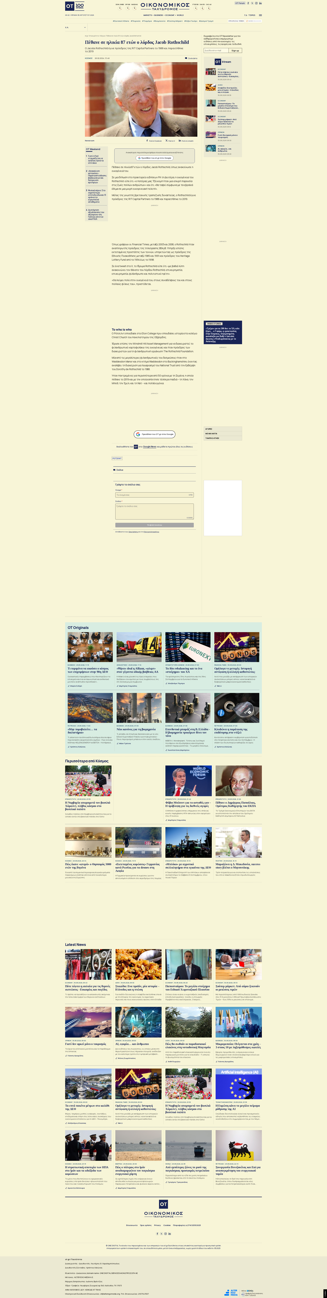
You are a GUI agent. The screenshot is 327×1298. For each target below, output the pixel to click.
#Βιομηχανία (159, 21)
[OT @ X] (252, 3)
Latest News (75, 944)
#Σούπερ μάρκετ (175, 21)
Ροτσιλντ (117, 458)
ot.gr (86, 36)
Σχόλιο (118, 501)
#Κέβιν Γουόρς (190, 21)
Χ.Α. (67, 27)
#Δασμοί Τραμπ (206, 21)
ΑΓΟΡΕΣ (208, 429)
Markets (147, 15)
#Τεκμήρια (147, 21)
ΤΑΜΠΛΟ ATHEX (212, 438)
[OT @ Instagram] (256, 3)
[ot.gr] (165, 9)
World (180, 15)
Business (158, 15)
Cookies (167, 1225)
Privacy (157, 1225)
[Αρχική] (74, 6)
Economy (169, 15)
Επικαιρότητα (94, 36)
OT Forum (240, 3)
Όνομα (118, 490)
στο (147, 446)
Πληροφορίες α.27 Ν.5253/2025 (187, 1225)
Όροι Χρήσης (133, 532)
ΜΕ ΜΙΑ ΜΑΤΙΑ (211, 433)
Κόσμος (102, 36)
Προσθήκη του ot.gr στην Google (156, 158)
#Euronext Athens (121, 21)
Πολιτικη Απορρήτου (151, 532)
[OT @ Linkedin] (260, 3)
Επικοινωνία (131, 1225)
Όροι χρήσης (146, 1225)
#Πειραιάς (136, 21)
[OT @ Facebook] (248, 3)
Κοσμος (89, 58)
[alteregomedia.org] (231, 1295)
